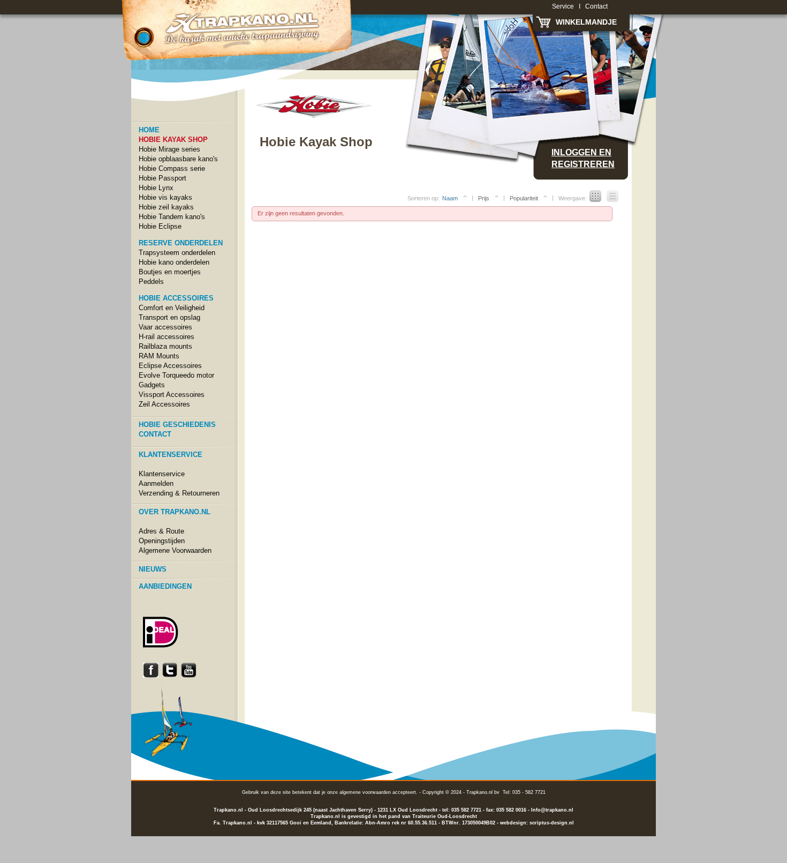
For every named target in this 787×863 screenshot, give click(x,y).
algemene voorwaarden (365, 792)
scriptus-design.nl (551, 823)
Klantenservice (162, 474)
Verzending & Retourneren (179, 493)
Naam (450, 198)
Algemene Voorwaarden (175, 550)
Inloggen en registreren (583, 158)
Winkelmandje (586, 22)
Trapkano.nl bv (483, 792)
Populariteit (524, 198)
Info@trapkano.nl (552, 810)
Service (563, 6)
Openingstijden (162, 541)
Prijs (483, 198)
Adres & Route (161, 531)
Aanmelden (156, 483)
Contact (596, 6)
